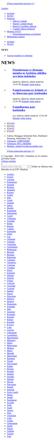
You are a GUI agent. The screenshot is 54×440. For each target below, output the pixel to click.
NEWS (10, 16)
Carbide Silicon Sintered (24, 29)
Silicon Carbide (20, 21)
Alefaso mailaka (8, 161)
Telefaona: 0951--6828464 (19, 143)
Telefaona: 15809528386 (18, 141)
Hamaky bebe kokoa (31, 84)
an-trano (10, 13)
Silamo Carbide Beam (23, 23)
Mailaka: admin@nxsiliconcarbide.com (24, 146)
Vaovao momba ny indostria (19, 55)
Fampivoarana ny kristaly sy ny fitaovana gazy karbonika (30, 91)
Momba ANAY (14, 31)
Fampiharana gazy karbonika (24, 108)
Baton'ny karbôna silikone (24, 26)
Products (11, 18)
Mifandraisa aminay (16, 36)
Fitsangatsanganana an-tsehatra (27, 34)
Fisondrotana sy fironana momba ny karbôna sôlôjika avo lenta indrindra (29, 73)
